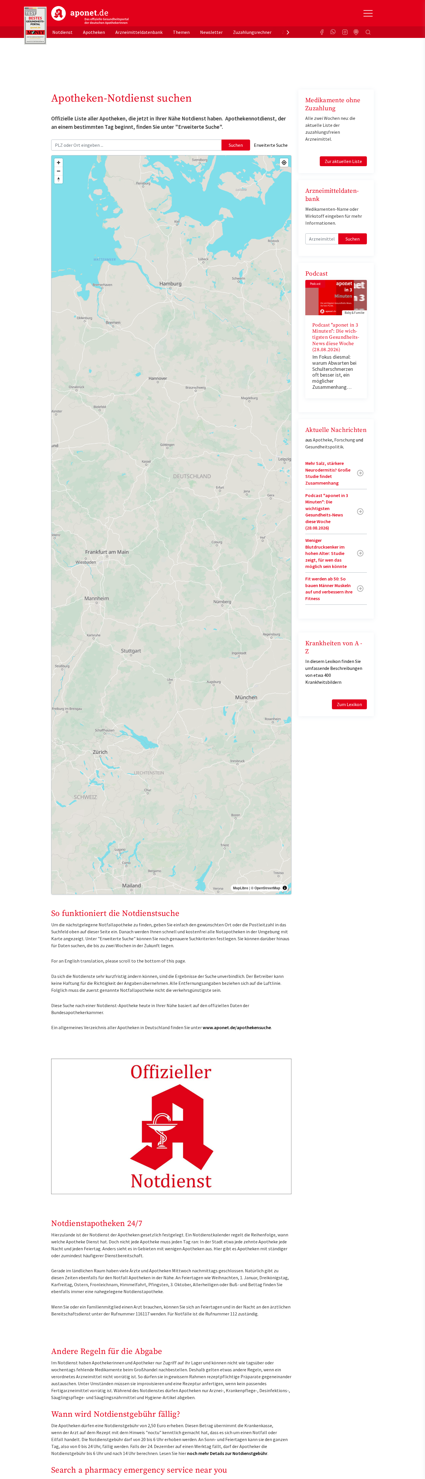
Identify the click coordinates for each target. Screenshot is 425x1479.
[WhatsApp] (333, 32)
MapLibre (240, 887)
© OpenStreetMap (265, 887)
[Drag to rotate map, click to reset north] (58, 179)
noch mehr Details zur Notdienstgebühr (227, 1453)
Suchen (236, 145)
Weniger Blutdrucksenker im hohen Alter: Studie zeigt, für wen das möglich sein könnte (326, 553)
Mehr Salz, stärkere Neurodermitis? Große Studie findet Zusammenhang (327, 472)
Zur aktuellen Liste (343, 161)
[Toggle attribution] (284, 887)
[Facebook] (322, 32)
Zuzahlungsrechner (252, 32)
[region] (171, 525)
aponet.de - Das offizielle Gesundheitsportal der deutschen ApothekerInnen (90, 15)
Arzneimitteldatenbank (138, 32)
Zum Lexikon (349, 704)
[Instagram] (345, 32)
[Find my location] (284, 162)
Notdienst (62, 32)
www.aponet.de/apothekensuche (237, 1027)
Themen (181, 32)
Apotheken (94, 32)
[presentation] (287, 32)
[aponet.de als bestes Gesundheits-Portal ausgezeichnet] (35, 26)
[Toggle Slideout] (368, 13)
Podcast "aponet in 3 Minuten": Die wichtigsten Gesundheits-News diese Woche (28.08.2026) (335, 337)
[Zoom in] (58, 162)
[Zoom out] (58, 171)
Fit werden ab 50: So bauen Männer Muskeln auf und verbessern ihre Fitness (328, 588)
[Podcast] (356, 32)
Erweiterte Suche (271, 145)
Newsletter (211, 32)
